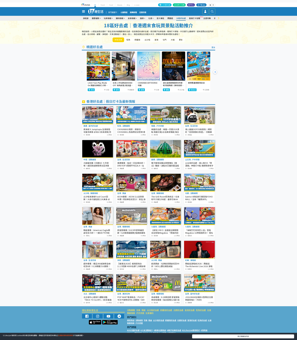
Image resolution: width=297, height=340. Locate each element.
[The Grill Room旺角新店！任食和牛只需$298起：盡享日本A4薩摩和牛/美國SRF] (165, 182)
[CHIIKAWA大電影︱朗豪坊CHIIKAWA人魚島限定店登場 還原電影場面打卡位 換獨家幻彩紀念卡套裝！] (131, 115)
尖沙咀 (147, 39)
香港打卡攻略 (194, 18)
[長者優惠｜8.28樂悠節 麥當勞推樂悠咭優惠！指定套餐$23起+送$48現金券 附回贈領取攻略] (165, 283)
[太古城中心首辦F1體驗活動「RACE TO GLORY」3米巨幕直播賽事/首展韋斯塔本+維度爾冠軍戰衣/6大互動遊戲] (97, 283)
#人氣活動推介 (146, 330)
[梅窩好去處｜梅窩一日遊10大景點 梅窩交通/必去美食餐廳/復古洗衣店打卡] (165, 115)
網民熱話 (130, 320)
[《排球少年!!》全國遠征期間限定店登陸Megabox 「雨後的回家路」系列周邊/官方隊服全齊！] (165, 215)
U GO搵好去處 (165, 5)
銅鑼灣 (137, 39)
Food (111, 5)
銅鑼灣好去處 (166, 310)
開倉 (144, 310)
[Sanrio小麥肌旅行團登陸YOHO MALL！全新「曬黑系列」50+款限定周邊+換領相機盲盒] (199, 182)
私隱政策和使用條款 (65, 335)
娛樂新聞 (133, 12)
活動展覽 (131, 310)
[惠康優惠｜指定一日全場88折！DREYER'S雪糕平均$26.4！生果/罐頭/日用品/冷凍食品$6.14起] (131, 148)
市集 (138, 310)
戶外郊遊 (140, 312)
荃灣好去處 (190, 310)
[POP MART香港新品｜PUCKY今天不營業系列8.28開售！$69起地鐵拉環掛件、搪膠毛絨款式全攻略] (131, 283)
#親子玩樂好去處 (174, 330)
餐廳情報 (131, 312)
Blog (128, 5)
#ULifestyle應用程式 (191, 330)
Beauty (119, 5)
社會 (209, 310)
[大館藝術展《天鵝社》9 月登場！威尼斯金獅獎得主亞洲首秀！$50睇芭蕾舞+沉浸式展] (97, 148)
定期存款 (142, 12)
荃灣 (156, 39)
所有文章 (118, 39)
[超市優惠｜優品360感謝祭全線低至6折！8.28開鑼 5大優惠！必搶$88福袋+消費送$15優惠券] (97, 249)
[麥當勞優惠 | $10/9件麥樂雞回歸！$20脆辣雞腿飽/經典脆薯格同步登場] (131, 215)
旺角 (128, 39)
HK (95, 5)
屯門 (164, 39)
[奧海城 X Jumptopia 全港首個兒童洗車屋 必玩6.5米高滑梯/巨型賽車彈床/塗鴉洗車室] (97, 115)
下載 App (202, 5)
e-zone (136, 5)
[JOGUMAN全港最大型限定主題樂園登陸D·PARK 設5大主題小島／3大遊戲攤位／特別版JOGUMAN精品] (199, 283)
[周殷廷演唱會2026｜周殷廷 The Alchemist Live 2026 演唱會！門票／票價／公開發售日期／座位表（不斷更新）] (199, 249)
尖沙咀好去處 (153, 310)
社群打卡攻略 (180, 5)
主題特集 (207, 18)
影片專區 (160, 18)
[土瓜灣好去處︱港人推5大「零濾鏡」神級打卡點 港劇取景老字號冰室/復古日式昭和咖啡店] (199, 148)
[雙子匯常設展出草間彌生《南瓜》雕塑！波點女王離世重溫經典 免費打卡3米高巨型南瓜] (165, 148)
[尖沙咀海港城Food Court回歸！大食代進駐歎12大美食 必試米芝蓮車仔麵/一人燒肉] (97, 182)
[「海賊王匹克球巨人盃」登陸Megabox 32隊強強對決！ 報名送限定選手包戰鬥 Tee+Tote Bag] (199, 215)
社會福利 (149, 312)
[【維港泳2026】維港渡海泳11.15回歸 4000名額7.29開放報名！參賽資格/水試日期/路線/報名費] (131, 249)
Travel (103, 5)
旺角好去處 (201, 310)
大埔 (172, 39)
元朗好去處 (178, 310)
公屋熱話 (124, 12)
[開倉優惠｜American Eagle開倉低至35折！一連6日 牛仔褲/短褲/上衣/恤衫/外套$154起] (97, 215)
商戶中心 (191, 5)
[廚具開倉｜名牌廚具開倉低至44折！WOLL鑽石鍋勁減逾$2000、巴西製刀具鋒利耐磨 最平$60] (165, 249)
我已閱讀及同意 (243, 336)
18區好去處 (181, 18)
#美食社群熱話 (160, 330)
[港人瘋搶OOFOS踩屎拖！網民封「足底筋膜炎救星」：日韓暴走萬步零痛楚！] (199, 115)
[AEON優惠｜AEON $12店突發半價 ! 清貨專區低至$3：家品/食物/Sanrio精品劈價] (131, 182)
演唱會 (86, 18)
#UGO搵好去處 (133, 330)
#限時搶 (204, 330)
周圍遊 (170, 18)
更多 (181, 39)
